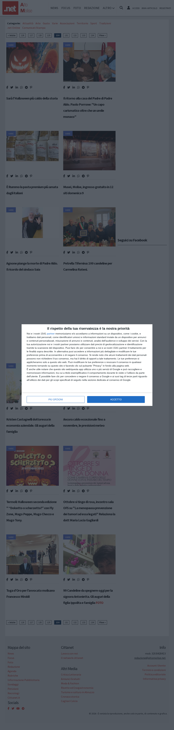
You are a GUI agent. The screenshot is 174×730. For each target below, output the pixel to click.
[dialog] (87, 365)
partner (51, 333)
